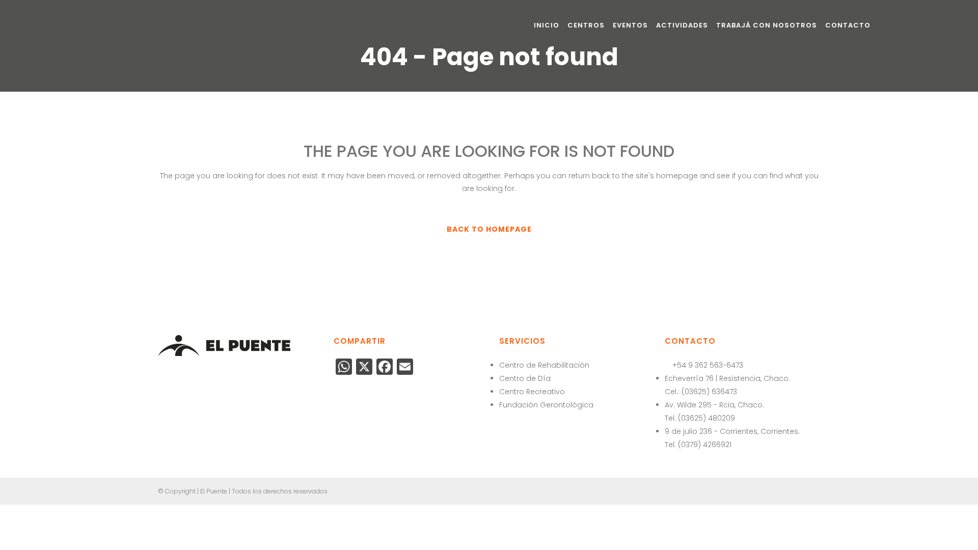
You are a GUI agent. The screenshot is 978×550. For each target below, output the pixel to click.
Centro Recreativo (532, 392)
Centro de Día (525, 378)
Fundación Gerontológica (546, 405)
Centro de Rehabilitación (544, 365)
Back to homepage (489, 229)
